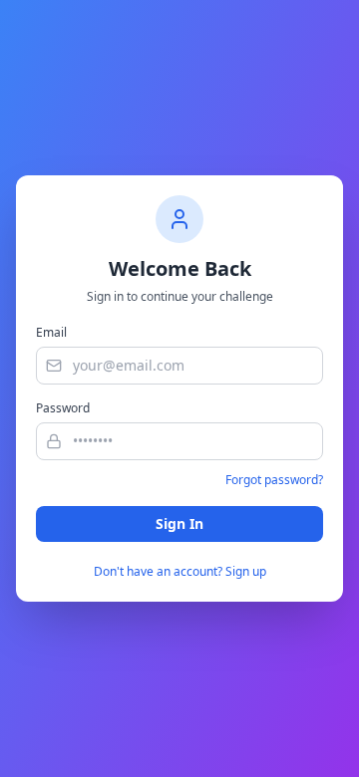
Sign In (179, 523)
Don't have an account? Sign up (180, 572)
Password (63, 408)
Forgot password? (274, 480)
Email (51, 333)
